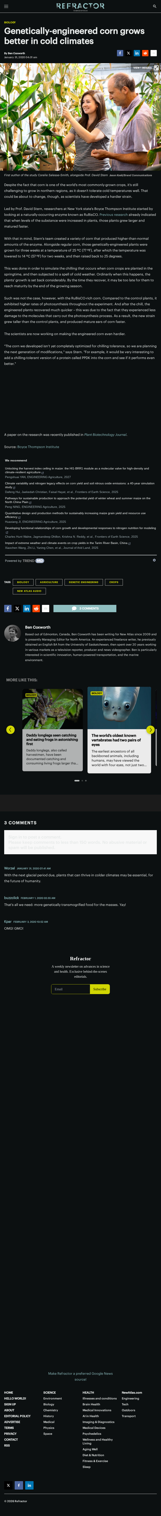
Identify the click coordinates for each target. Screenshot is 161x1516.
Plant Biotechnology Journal (105, 434)
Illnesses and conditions (100, 1398)
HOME (8, 1392)
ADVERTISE (12, 1422)
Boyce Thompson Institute (38, 447)
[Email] (154, 53)
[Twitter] (128, 53)
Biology (10, 22)
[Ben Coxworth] (12, 633)
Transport (129, 1416)
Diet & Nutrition (93, 1455)
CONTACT (11, 1439)
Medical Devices (94, 1428)
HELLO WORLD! (15, 1398)
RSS (7, 1445)
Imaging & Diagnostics (98, 1422)
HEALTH (88, 1392)
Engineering (130, 1398)
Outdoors (128, 1410)
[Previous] (10, 730)
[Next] (150, 730)
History (48, 1416)
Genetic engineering (84, 582)
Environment (52, 1398)
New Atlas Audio (29, 591)
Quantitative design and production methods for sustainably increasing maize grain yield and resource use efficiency (75, 515)
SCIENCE (49, 1392)
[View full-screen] (156, 67)
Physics (48, 1428)
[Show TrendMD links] (154, 560)
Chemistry (50, 1410)
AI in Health (91, 1416)
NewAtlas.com (132, 1392)
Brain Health (91, 1404)
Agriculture (49, 582)
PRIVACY (10, 1434)
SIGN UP (10, 1404)
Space (47, 1434)
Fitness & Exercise (95, 1461)
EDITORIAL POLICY (17, 1416)
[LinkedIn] (137, 53)
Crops (113, 582)
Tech (125, 1404)
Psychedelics (92, 1434)
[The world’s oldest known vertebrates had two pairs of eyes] (80, 707)
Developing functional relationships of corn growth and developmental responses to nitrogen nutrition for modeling (80, 528)
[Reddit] (145, 53)
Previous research (114, 214)
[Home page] (80, 7)
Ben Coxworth (38, 627)
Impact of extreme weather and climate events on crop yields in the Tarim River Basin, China (66, 543)
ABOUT (9, 1410)
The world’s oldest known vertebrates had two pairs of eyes (77, 740)
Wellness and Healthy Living (98, 1441)
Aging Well (90, 1449)
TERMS (9, 1428)
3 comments (89, 608)
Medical (49, 1422)
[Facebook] (120, 53)
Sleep (87, 1467)
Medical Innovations (97, 1410)
